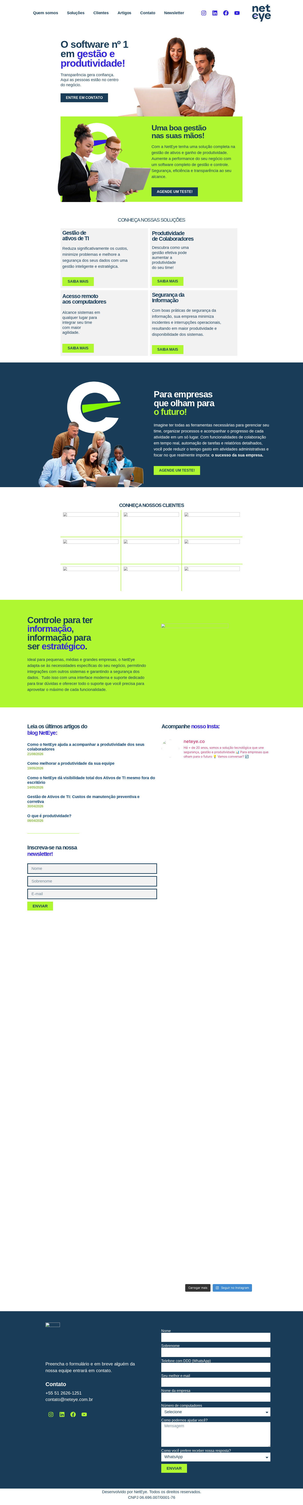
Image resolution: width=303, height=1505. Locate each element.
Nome (166, 1331)
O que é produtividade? (49, 816)
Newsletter (174, 13)
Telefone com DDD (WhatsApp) (186, 1361)
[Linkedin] (214, 12)
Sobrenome (170, 1346)
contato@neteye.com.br (69, 1399)
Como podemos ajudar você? (184, 1420)
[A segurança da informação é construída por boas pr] (257, 1168)
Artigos (124, 13)
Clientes (101, 13)
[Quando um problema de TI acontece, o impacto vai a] (257, 1014)
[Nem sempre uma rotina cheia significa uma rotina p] (257, 849)
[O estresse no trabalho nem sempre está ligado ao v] (218, 1176)
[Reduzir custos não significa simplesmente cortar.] (179, 846)
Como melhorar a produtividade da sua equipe (70, 763)
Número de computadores (181, 1405)
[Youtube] (236, 12)
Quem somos (45, 13)
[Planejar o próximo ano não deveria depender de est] (179, 1189)
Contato (147, 13)
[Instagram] (203, 12)
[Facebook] (225, 12)
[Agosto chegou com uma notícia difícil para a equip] (218, 995)
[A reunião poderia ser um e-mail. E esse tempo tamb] (218, 820)
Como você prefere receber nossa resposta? (196, 1451)
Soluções (76, 13)
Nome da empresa (175, 1391)
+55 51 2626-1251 (63, 1393)
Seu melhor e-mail (175, 1376)
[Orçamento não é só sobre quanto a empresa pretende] (179, 1017)
